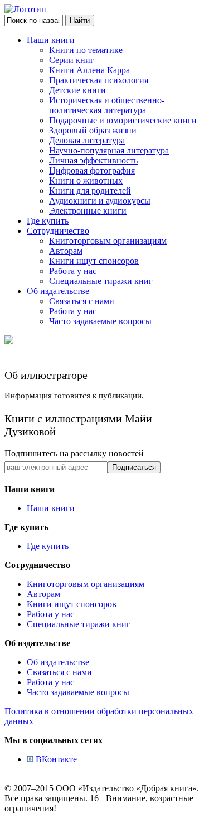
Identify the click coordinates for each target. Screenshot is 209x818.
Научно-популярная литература (109, 150)
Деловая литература (87, 140)
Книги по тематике (86, 50)
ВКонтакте (56, 759)
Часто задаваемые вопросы (100, 321)
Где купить (48, 220)
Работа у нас (72, 271)
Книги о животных (86, 180)
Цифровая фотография (92, 170)
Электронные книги (88, 210)
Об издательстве (58, 291)
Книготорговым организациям (108, 241)
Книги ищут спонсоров (94, 261)
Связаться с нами (81, 301)
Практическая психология (98, 80)
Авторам (65, 251)
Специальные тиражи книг (101, 281)
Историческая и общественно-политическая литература (106, 105)
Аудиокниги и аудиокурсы (99, 200)
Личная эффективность (93, 160)
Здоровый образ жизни (93, 130)
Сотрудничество (58, 230)
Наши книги (51, 40)
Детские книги (77, 90)
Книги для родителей (90, 190)
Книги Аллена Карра (89, 70)
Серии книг (71, 60)
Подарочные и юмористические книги (123, 120)
